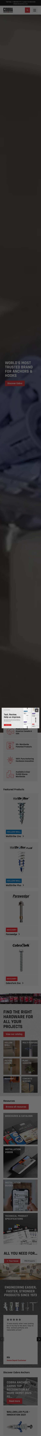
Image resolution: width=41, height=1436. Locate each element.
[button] (36, 710)
